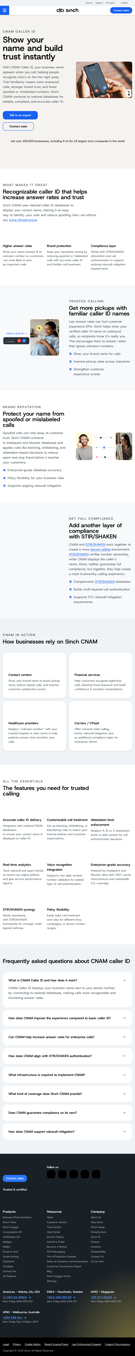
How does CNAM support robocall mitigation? (42, 1132)
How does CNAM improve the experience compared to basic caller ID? (60, 1018)
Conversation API (12, 1232)
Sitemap (51, 1281)
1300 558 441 (12, 1317)
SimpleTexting (11, 1256)
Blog (49, 1271)
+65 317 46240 (101, 1297)
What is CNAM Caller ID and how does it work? (43, 980)
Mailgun (7, 1241)
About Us (96, 1217)
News (50, 1217)
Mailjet (6, 1246)
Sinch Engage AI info (58, 1276)
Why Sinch (97, 1222)
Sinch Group (98, 1227)
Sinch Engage (11, 1227)
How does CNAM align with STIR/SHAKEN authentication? (50, 1056)
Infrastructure (98, 1232)
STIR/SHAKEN (95, 544)
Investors (96, 1246)
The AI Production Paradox (61, 1256)
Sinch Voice (9, 1222)
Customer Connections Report (64, 1266)
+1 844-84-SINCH (15, 1297)
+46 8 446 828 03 (59, 1297)
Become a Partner (57, 1246)
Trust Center (54, 1227)
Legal (6, 1344)
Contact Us (97, 1256)
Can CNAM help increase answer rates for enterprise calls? (51, 1037)
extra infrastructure (23, 220)
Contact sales (121, 10)
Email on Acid (10, 1251)
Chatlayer (8, 1266)
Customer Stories (57, 1222)
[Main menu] (4, 10)
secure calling (100, 549)
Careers (95, 1241)
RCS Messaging (56, 1251)
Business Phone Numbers (17, 1217)
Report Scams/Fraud (56, 1344)
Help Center (53, 1232)
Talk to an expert (20, 115)
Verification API (11, 1236)
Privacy (17, 1344)
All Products (9, 1276)
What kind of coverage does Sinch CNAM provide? (45, 1094)
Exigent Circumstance (117, 1344)
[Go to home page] (67, 10)
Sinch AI (95, 1236)
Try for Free (97, 1261)
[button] (87, 3)
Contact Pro (9, 1271)
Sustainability (98, 1251)
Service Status (55, 1236)
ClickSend (8, 1261)
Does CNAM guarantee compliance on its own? (43, 1113)
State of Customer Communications (67, 1261)
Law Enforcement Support (86, 1344)
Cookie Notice (33, 1344)
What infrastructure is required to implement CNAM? (47, 1075)
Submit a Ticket (56, 1241)
